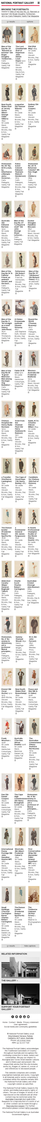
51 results (11, 22)
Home (5, 1022)
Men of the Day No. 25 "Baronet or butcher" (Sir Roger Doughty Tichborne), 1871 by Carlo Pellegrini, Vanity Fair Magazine (20, 14)
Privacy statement (31, 1022)
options (30, 22)
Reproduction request (15, 1106)
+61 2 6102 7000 (23, 1040)
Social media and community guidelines (20, 1027)
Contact (12, 1022)
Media (19, 1022)
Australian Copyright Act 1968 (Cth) (20, 1099)
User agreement (20, 1024)
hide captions (30, 946)
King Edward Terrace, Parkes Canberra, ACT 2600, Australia (20, 1037)
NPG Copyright (31, 1108)
